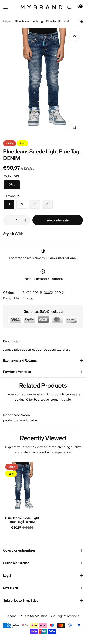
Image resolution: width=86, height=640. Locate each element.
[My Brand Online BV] (41, 7)
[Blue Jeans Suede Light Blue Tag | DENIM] (22, 487)
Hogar (7, 21)
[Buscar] (69, 7)
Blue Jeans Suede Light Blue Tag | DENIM (22, 520)
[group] (43, 81)
